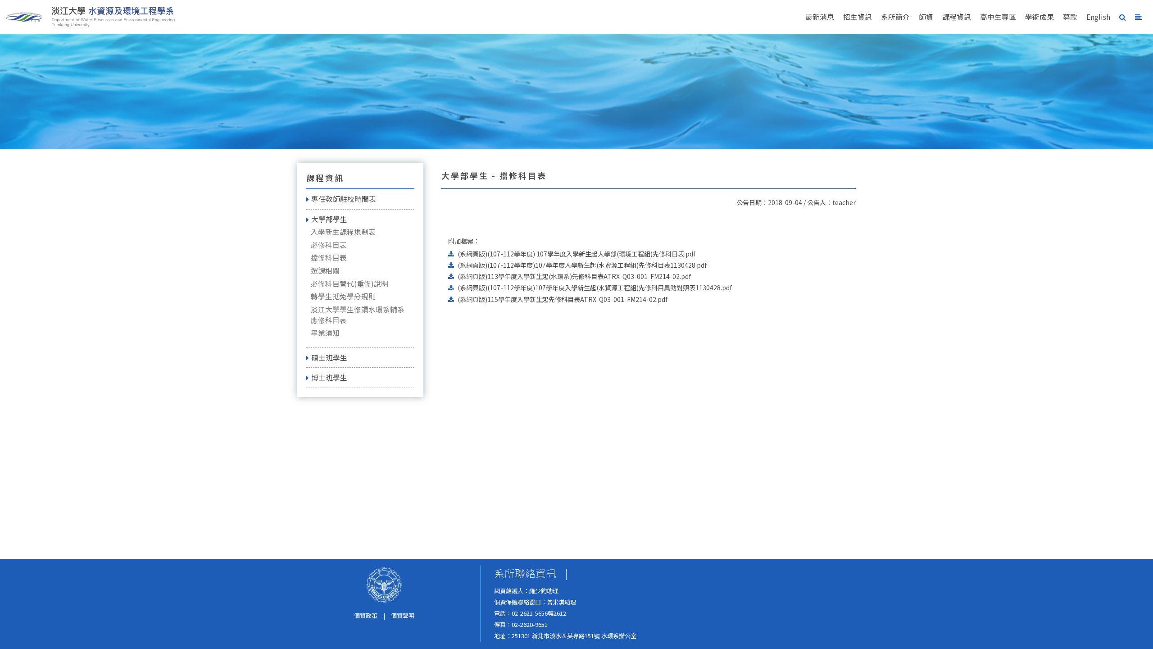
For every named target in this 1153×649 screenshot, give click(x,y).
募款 (1070, 17)
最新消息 (819, 17)
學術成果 (1039, 17)
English (1098, 17)
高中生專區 (998, 17)
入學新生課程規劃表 (343, 232)
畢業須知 (325, 333)
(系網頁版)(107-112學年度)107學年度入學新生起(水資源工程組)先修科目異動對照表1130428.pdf (595, 287)
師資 (926, 17)
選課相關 (325, 270)
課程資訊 (956, 17)
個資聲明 (402, 615)
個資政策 (365, 615)
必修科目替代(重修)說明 (349, 284)
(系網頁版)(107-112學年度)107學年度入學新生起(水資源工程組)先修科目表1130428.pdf (582, 265)
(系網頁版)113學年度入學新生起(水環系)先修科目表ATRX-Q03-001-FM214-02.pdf (574, 276)
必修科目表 (329, 245)
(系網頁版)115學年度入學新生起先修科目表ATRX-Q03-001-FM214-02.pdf (562, 299)
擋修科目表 (329, 257)
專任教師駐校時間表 (343, 199)
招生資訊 (857, 17)
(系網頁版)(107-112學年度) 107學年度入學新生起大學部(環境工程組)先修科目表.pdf (576, 253)
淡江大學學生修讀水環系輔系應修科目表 (357, 314)
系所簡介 (895, 17)
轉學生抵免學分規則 (343, 296)
